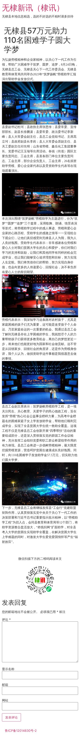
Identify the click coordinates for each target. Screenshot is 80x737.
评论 (6, 619)
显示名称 (8, 668)
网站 (5, 700)
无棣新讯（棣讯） (33, 7)
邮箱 (5, 684)
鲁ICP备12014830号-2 (21, 731)
